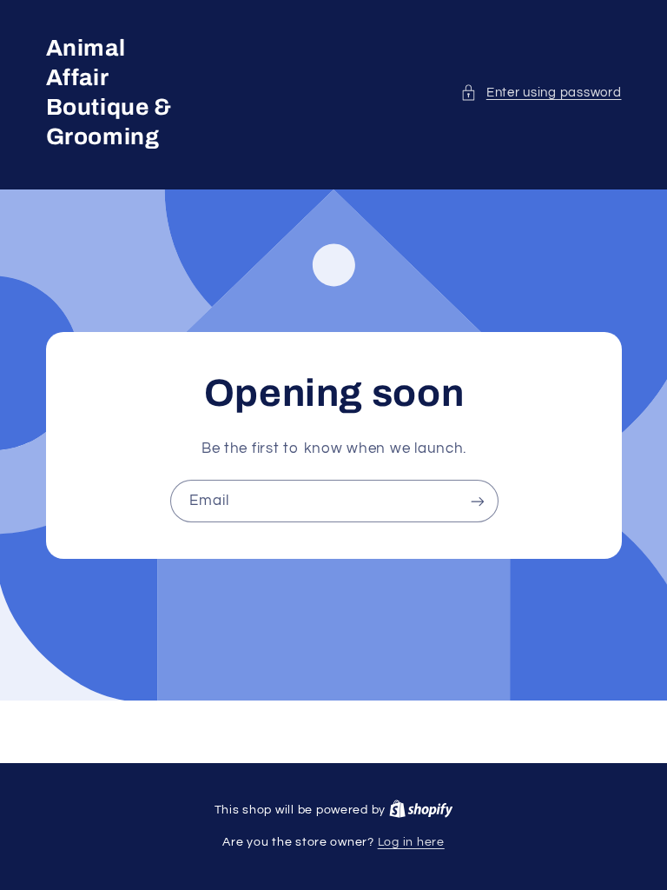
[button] (540, 93)
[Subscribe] (477, 501)
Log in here (411, 842)
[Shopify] (421, 810)
